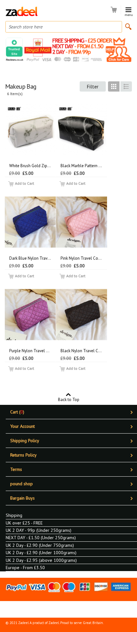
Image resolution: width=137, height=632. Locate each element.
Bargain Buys (22, 498)
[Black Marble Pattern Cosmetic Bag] (81, 129)
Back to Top (68, 399)
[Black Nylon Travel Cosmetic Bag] (81, 314)
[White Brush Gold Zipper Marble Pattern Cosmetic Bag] (30, 129)
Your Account (22, 426)
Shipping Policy (24, 440)
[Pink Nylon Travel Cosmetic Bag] (81, 222)
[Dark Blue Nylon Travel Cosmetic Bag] (30, 222)
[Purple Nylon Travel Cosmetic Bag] (30, 314)
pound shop (21, 484)
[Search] (128, 26)
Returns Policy (23, 455)
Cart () (17, 412)
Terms (16, 469)
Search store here (25, 27)
